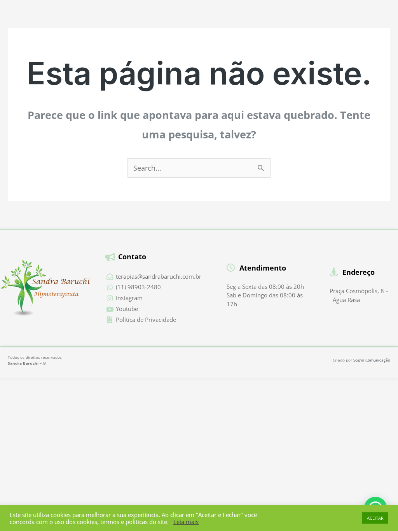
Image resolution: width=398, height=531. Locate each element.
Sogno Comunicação (371, 360)
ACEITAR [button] (375, 518)
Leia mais (186, 521)
